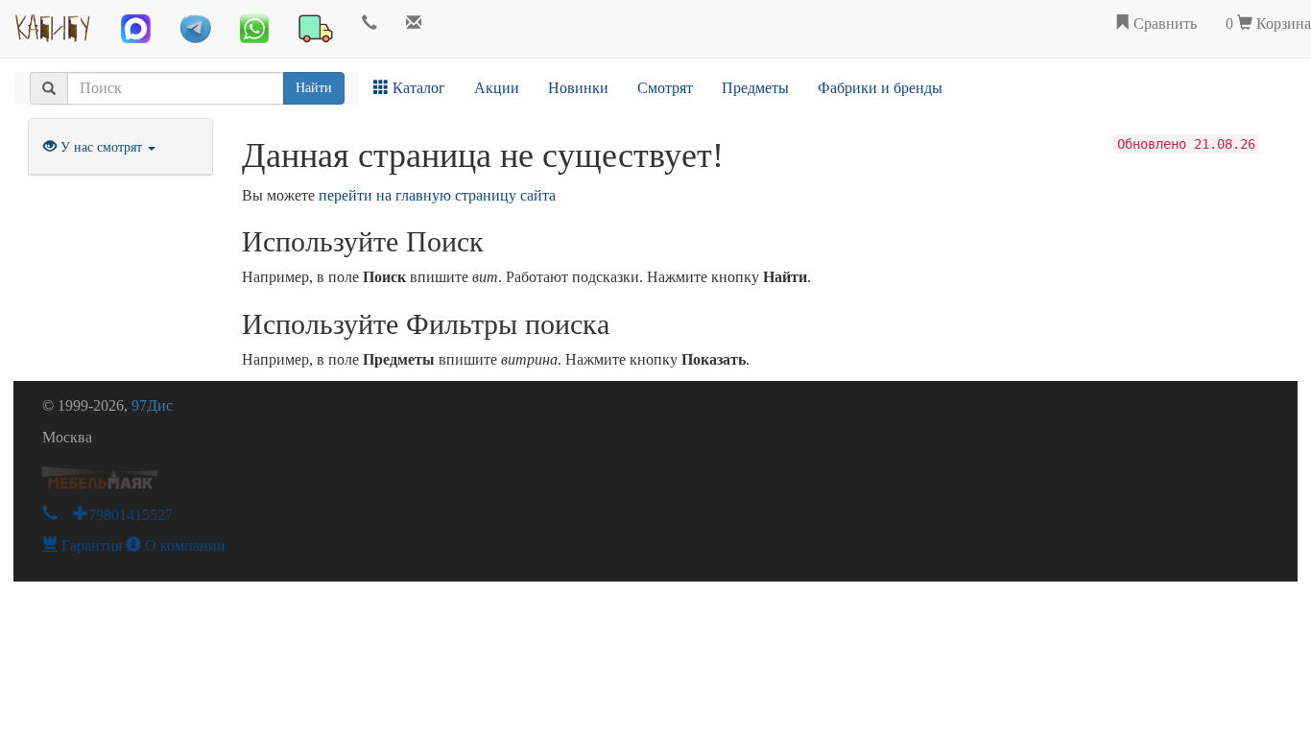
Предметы (755, 88)
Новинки (578, 88)
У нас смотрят (101, 147)
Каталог (417, 88)
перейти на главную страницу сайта (437, 195)
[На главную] (53, 24)
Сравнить (1163, 23)
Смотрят (665, 88)
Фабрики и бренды (880, 88)
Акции (496, 88)
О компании (183, 545)
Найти (314, 88)
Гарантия (90, 545)
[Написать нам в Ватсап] (254, 29)
